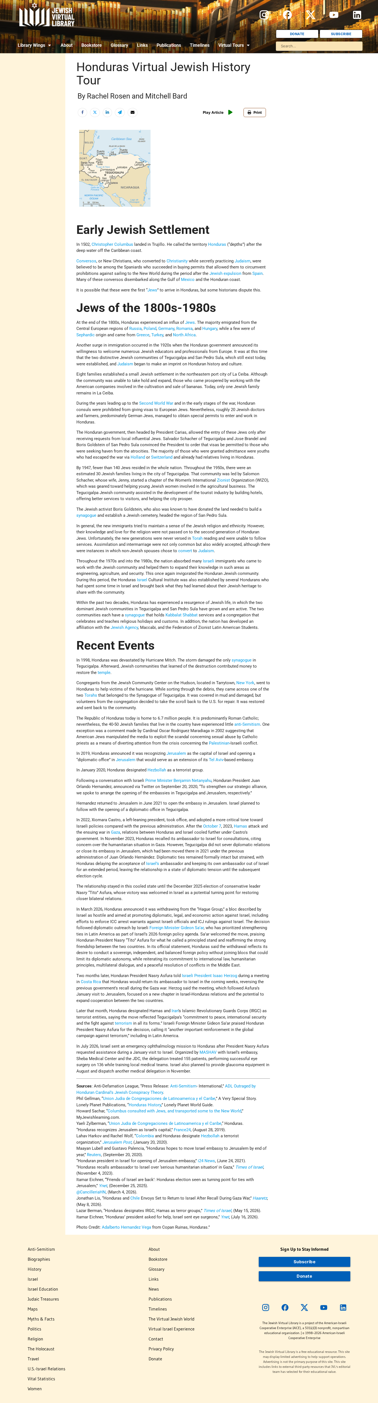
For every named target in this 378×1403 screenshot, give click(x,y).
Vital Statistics (41, 1378)
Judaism (242, 261)
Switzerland (161, 457)
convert (185, 550)
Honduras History (145, 1104)
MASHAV (208, 1052)
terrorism (123, 1023)
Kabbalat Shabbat (181, 615)
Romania (184, 328)
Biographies (39, 1259)
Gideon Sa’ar (192, 927)
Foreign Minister (164, 927)
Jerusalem (176, 753)
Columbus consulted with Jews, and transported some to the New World (174, 1111)
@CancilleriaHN (91, 1192)
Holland (138, 457)
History (34, 1269)
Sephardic (85, 334)
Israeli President (197, 975)
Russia (135, 328)
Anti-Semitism (183, 1086)
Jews (152, 290)
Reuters (94, 1154)
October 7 (212, 826)
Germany (166, 328)
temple (104, 672)
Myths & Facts (41, 1319)
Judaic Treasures (43, 1299)
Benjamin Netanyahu (192, 780)
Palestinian (219, 743)
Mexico (188, 279)
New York (245, 682)
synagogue (86, 515)
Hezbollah (156, 770)
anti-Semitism (247, 724)
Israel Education (43, 1289)
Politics (34, 1329)
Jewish (215, 273)
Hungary (209, 328)
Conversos (86, 261)
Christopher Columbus (112, 244)
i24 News (206, 1160)
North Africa (184, 334)
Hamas (240, 826)
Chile (135, 1198)
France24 (182, 1129)
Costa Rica (91, 981)
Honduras (217, 244)
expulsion (232, 273)
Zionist (223, 480)
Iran (175, 1010)
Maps (33, 1309)
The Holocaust (41, 1349)
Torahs (90, 695)
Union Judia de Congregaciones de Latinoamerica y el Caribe (159, 1098)
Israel (142, 579)
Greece (142, 334)
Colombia (145, 1135)
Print (257, 112)
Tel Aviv (216, 759)
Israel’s (152, 863)
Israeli (208, 561)
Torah (197, 538)
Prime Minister (158, 780)
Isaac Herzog (225, 975)
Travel (33, 1358)
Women (35, 1388)
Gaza (115, 832)
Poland (150, 328)
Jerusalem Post (116, 1142)
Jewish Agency (124, 627)
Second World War (156, 403)
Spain (257, 273)
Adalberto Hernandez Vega (126, 1227)
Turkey (157, 334)
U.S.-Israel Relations (46, 1368)
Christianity (177, 261)
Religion (35, 1339)
